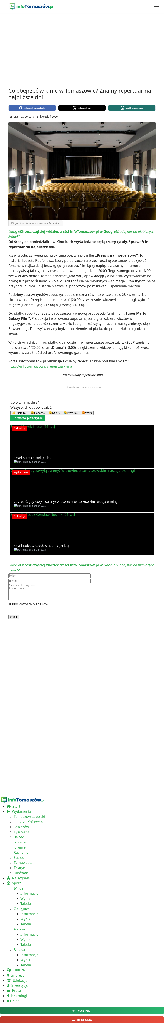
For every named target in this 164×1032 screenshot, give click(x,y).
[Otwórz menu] (156, 6)
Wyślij (14, 616)
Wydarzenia (21, 472)
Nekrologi (19, 428)
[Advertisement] (82, 49)
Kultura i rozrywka (19, 116)
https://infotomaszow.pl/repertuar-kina (40, 366)
